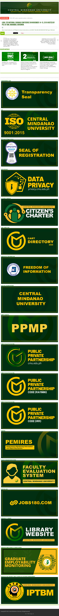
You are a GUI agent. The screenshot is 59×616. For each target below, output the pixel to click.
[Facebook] (27, 614)
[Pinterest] (30, 614)
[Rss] (25, 614)
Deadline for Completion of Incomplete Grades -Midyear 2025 (9, 64)
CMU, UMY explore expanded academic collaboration (21, 18)
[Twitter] (28, 614)
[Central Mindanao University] (29, 7)
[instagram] (33, 614)
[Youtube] (31, 614)
